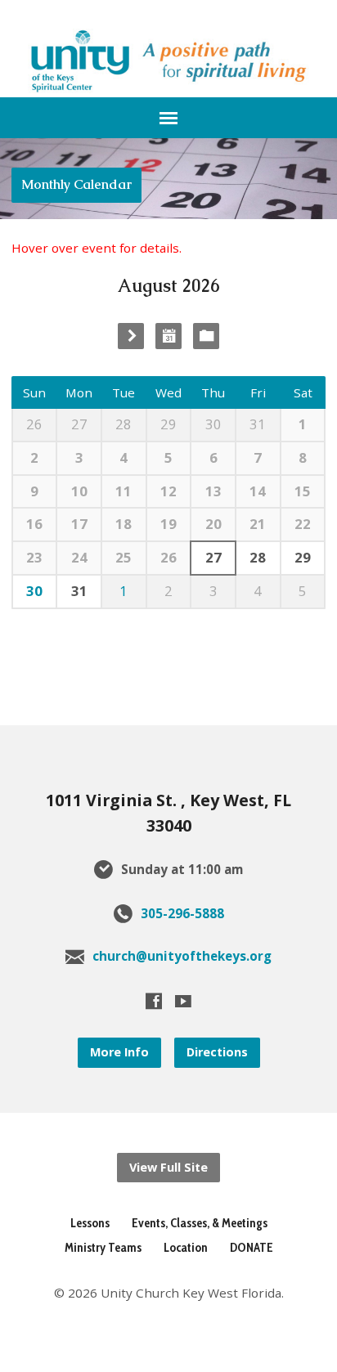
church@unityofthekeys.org (182, 956)
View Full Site (168, 1167)
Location (186, 1247)
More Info (119, 1052)
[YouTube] (183, 1001)
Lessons (90, 1223)
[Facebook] (154, 1001)
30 (34, 590)
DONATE (251, 1247)
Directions (217, 1052)
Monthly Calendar (76, 184)
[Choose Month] (168, 336)
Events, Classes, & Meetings (199, 1223)
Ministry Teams (103, 1247)
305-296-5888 (182, 913)
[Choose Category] (206, 336)
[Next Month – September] (131, 336)
